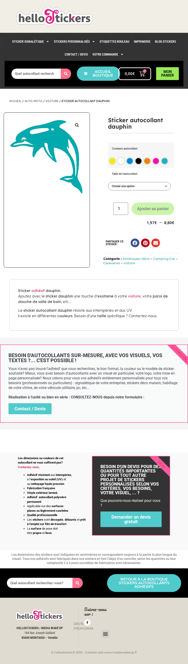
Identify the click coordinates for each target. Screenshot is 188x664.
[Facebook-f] (87, 622)
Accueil (15, 101)
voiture (51, 101)
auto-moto (33, 101)
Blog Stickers (165, 41)
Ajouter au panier (153, 208)
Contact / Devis (76, 54)
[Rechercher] (66, 74)
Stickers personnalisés (72, 41)
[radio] (112, 161)
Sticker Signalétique (28, 41)
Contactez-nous (28, 467)
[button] (77, 125)
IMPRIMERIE (142, 41)
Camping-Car (164, 259)
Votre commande (105, 54)
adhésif (38, 290)
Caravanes (111, 263)
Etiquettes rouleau (114, 41)
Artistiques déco (136, 259)
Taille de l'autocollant (124, 173)
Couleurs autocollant (124, 148)
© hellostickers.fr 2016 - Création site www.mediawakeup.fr (94, 652)
